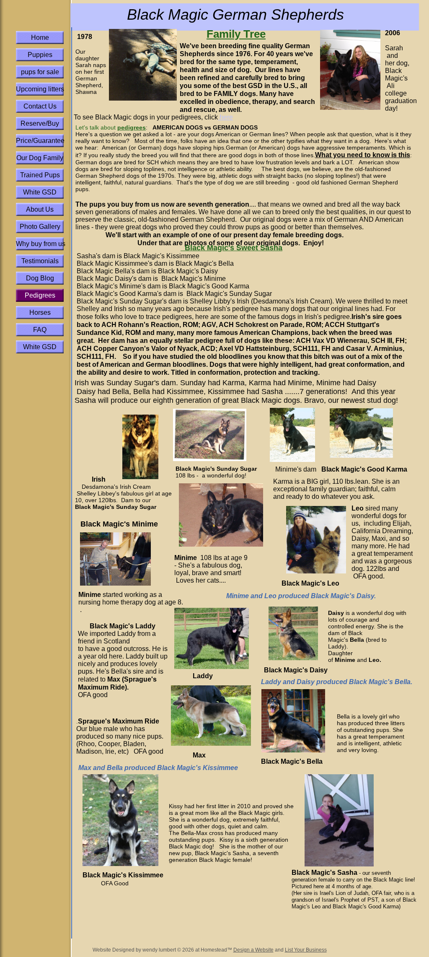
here (225, 117)
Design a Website (253, 950)
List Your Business (306, 950)
